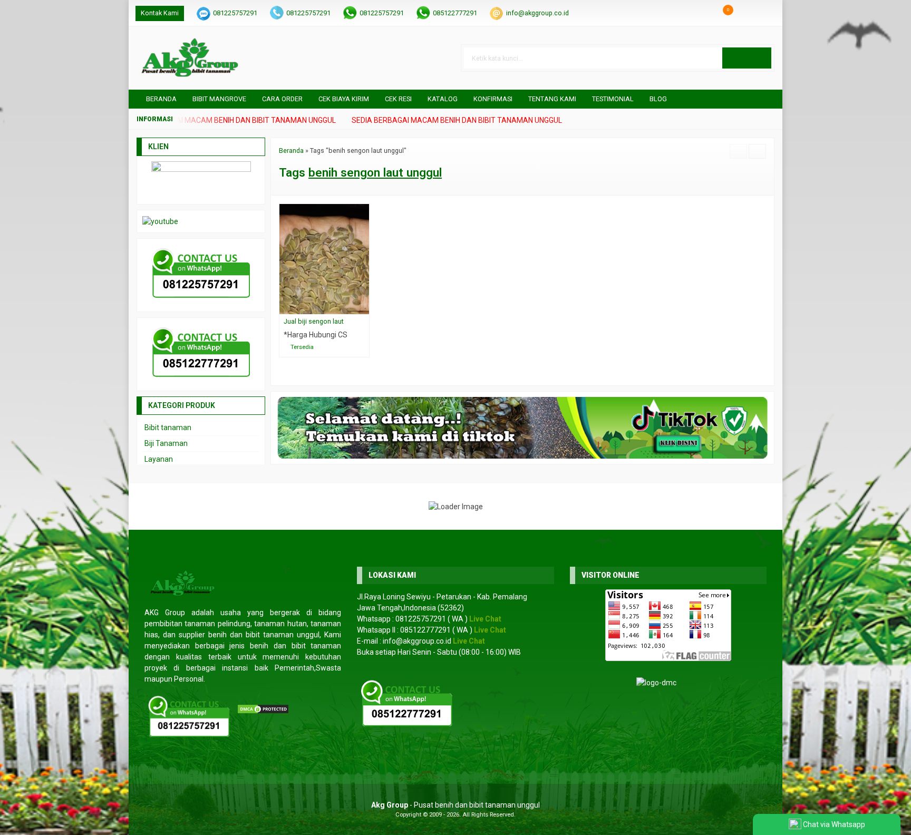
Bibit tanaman (167, 427)
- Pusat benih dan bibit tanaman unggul (455, 805)
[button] (746, 58)
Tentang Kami (552, 99)
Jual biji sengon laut (314, 321)
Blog (658, 99)
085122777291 (455, 13)
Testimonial (613, 99)
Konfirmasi (492, 99)
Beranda (160, 99)
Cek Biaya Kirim (343, 99)
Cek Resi (398, 99)
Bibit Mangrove (219, 99)
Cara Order (282, 99)
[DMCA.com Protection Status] (263, 708)
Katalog (443, 99)
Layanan (158, 459)
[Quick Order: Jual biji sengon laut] (363, 306)
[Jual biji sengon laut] (324, 258)
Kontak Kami (160, 13)
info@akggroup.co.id (537, 13)
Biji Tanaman (166, 443)
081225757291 (235, 13)
